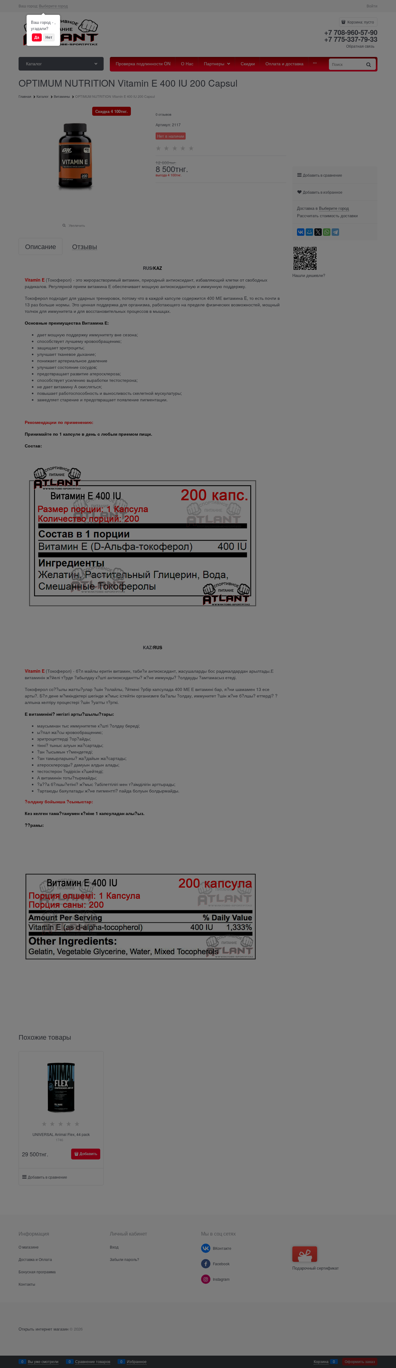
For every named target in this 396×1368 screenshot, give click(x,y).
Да (36, 37)
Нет (48, 37)
